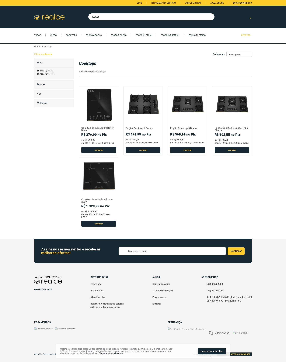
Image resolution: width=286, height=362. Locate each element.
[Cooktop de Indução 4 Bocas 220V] (98, 176)
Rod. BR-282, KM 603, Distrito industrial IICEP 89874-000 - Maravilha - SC (229, 299)
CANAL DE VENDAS (193, 3)
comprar (99, 150)
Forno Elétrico (197, 35)
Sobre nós (96, 284)
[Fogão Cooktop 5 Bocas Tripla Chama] (232, 104)
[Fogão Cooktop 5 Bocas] (187, 104)
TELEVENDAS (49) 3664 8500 (163, 3)
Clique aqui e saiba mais (111, 353)
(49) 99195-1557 (215, 290)
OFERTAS (245, 35)
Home (37, 46)
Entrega (156, 303)
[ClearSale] (219, 333)
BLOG (139, 3)
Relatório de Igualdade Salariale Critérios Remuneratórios (107, 305)
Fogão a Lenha (143, 35)
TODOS (37, 35)
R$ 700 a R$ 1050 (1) (45, 74)
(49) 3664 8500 (214, 284)
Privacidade (96, 290)
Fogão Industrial (170, 35)
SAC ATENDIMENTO (242, 3)
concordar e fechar (212, 351)
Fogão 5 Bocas (118, 35)
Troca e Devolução (162, 290)
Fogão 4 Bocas (94, 35)
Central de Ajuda (161, 284)
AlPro (53, 35)
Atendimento (97, 297)
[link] (45, 71)
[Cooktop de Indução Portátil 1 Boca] (98, 104)
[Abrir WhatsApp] (279, 354)
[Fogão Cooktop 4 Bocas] (143, 104)
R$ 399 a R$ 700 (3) (45, 71)
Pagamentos (159, 297)
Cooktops (71, 35)
